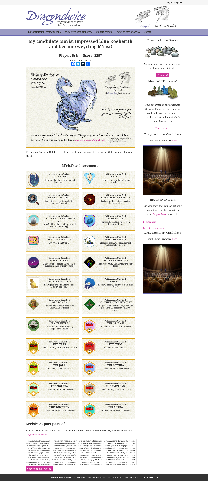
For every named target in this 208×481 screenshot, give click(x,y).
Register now (149, 222)
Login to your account (154, 228)
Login (169, 3)
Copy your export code (39, 469)
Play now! (163, 75)
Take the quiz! (162, 128)
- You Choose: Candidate (158, 26)
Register (178, 3)
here (174, 140)
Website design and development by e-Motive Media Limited (129, 477)
